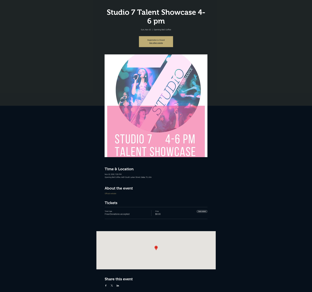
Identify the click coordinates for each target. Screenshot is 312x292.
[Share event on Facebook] (106, 286)
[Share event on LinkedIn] (118, 286)
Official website (110, 193)
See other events (156, 43)
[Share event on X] (112, 286)
